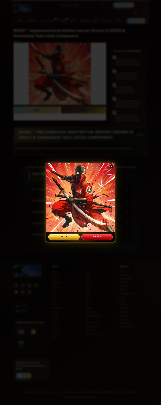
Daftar (97, 237)
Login (64, 237)
